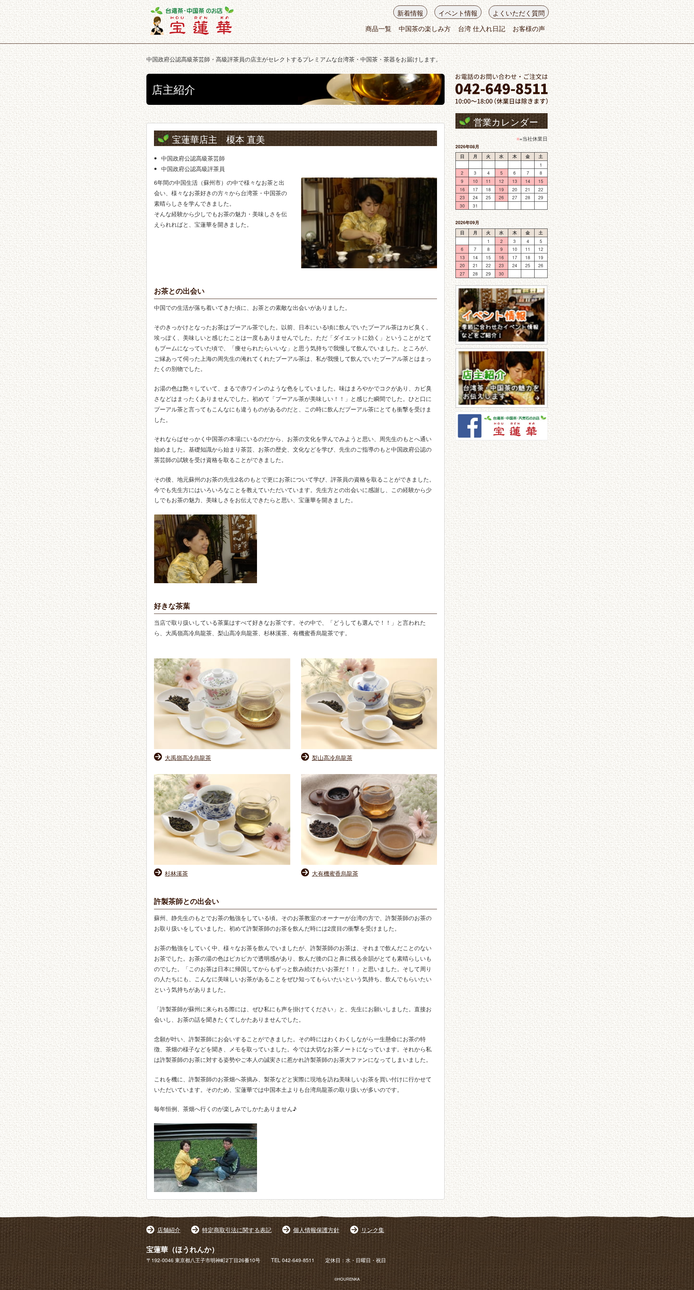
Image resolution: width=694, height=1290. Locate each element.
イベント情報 (457, 12)
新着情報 (410, 12)
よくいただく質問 (519, 12)
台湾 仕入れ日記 (481, 28)
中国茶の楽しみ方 (425, 28)
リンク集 (372, 1230)
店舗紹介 (168, 1230)
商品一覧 (378, 28)
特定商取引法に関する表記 (236, 1230)
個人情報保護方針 (316, 1230)
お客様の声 (529, 28)
